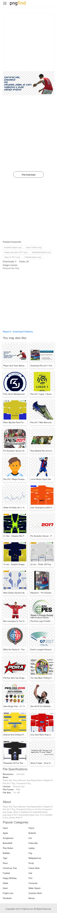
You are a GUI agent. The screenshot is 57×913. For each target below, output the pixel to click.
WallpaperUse (34, 858)
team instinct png (33, 247)
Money (31, 898)
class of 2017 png (12, 257)
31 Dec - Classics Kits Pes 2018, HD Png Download (25, 535)
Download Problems (23, 331)
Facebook (7, 898)
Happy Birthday (10, 878)
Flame (31, 827)
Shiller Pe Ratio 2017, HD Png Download (21, 507)
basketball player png (41, 252)
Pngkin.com (8, 893)
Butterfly (32, 832)
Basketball (7, 842)
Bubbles (6, 852)
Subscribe (33, 842)
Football (6, 873)
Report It (7, 331)
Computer (32, 883)
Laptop (31, 847)
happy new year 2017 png (15, 252)
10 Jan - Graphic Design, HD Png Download (22, 564)
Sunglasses (8, 837)
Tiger (5, 858)
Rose (5, 863)
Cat (30, 837)
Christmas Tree (10, 868)
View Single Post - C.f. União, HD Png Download (24, 706)
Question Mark (35, 893)
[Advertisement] (28, 42)
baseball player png (12, 247)
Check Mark (34, 868)
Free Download (28, 174)
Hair (30, 873)
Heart (5, 827)
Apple (5, 832)
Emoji (31, 863)
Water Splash (34, 888)
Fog (30, 852)
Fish (30, 878)
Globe (5, 883)
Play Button (8, 847)
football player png (33, 257)
